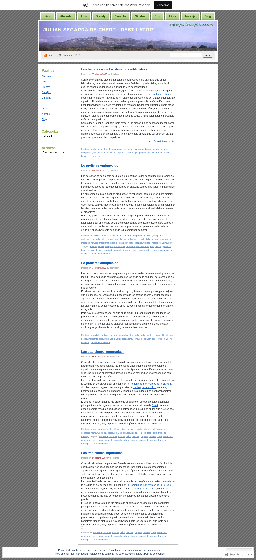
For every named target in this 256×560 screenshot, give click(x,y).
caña (122, 429)
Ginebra (140, 16)
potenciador (121, 243)
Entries (54, 55)
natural (94, 243)
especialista (99, 152)
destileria (148, 235)
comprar (127, 235)
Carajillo (120, 16)
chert (119, 235)
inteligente (135, 239)
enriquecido (100, 239)
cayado (138, 429)
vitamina (163, 243)
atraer (141, 149)
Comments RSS (71, 55)
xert (170, 243)
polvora (126, 433)
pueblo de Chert (161, 94)
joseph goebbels (143, 152)
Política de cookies (154, 553)
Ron (157, 16)
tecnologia (152, 433)
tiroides (146, 243)
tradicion (162, 433)
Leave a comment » (90, 156)
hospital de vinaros (125, 152)
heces (126, 239)
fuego (100, 433)
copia (153, 429)
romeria (142, 433)
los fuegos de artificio (144, 387)
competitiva (86, 152)
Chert (155, 405)
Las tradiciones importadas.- (102, 351)
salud (166, 152)
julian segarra (152, 239)
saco (131, 243)
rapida (134, 433)
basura (156, 149)
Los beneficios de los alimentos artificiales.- (114, 69)
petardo (118, 433)
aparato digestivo (120, 149)
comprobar (137, 235)
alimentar (97, 149)
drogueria (158, 235)
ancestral (97, 429)
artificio (115, 429)
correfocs (162, 429)
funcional (110, 152)
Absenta (66, 16)
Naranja (190, 16)
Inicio (47, 16)
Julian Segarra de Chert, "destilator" (99, 29)
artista (105, 235)
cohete (146, 429)
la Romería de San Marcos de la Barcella (149, 383)
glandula (118, 239)
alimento (107, 149)
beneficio (165, 149)
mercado (85, 243)
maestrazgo (166, 239)
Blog (208, 16)
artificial (133, 149)
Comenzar (163, 4)
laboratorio (157, 152)
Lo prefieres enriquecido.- (100, 165)
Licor (172, 16)
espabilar (85, 433)
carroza (129, 429)
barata (148, 149)
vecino (155, 243)
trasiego (85, 436)
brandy (112, 235)
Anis (84, 16)
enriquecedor (87, 239)
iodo (143, 239)
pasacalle (108, 433)
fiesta (110, 239)
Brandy (101, 16)
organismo (104, 243)
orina (112, 243)
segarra (138, 243)
